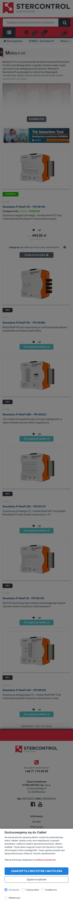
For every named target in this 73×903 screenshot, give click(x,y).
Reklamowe (14, 898)
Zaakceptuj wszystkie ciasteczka (36, 871)
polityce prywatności (45, 860)
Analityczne (51, 890)
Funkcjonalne (32, 890)
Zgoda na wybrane (36, 879)
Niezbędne (14, 890)
